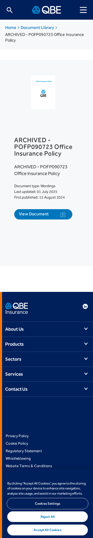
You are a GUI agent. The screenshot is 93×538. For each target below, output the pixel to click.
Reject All (48, 517)
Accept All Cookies (47, 530)
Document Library (38, 27)
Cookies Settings (47, 503)
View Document (34, 213)
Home (11, 27)
